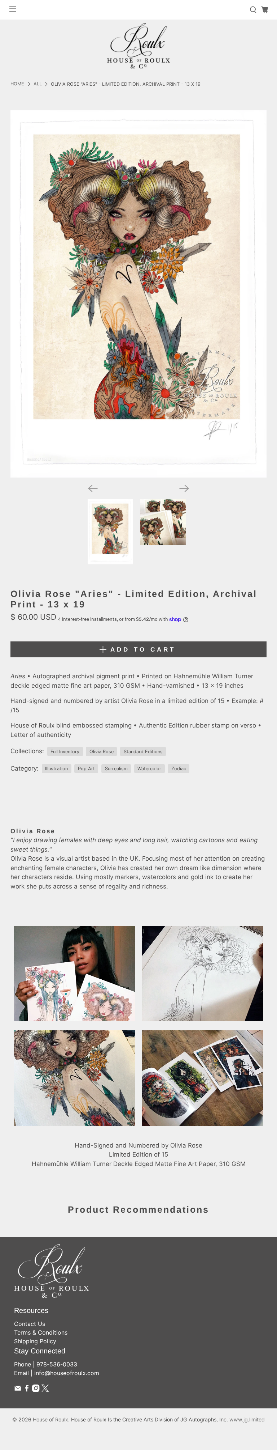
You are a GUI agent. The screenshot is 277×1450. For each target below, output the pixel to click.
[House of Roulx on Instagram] (35, 1389)
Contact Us (29, 1323)
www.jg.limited (247, 1419)
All (38, 84)
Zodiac (178, 768)
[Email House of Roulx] (17, 1389)
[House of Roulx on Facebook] (26, 1389)
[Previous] (92, 488)
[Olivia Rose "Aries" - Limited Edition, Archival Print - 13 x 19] (138, 294)
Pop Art (86, 768)
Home (17, 84)
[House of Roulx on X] (45, 1389)
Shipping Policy (35, 1341)
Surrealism (116, 768)
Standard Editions (143, 751)
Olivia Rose (101, 751)
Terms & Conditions (40, 1332)
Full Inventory (64, 751)
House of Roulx (50, 1419)
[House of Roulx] (138, 45)
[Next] (184, 488)
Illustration (56, 768)
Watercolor (149, 768)
